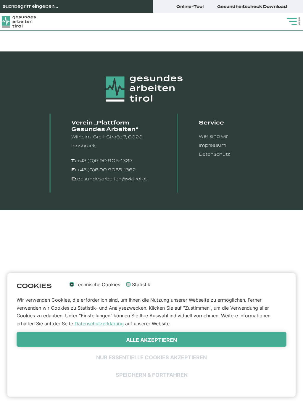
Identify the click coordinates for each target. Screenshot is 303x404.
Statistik (141, 284)
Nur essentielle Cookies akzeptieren (151, 357)
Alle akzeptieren (151, 340)
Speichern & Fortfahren (152, 375)
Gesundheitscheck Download (252, 6)
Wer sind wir (213, 136)
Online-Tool (190, 6)
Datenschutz (214, 154)
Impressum (212, 145)
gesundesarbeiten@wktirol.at (112, 179)
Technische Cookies (97, 284)
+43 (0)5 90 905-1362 (105, 160)
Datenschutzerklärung (99, 324)
